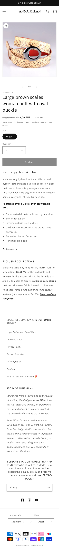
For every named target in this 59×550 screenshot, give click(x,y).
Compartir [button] (11, 248)
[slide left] (22, 86)
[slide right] (36, 86)
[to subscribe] (48, 487)
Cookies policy (14, 339)
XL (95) (9, 136)
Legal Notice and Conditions (21, 332)
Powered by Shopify (36, 545)
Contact (11, 369)
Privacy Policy (14, 346)
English (41, 521)
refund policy (13, 361)
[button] (4, 11)
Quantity (6, 143)
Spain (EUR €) (17, 521)
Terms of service (15, 354)
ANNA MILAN (25, 545)
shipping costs (22, 122)
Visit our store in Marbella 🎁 (22, 376)
